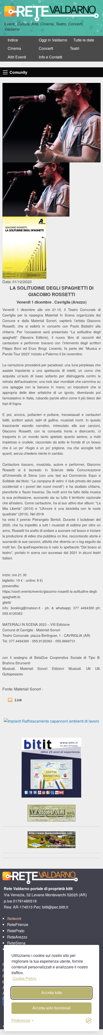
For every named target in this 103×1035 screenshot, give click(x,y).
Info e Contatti (50, 57)
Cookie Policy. (24, 978)
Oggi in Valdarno (53, 40)
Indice (13, 40)
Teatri (74, 48)
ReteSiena (16, 943)
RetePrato (15, 930)
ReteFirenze (17, 924)
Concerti (46, 48)
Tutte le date (83, 40)
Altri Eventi (17, 57)
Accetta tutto (51, 993)
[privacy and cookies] (89, 1021)
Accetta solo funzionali (51, 1008)
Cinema (14, 48)
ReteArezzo (17, 937)
